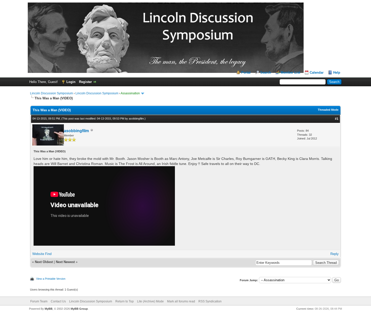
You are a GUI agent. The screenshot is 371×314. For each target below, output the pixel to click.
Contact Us (58, 301)
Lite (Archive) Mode (150, 301)
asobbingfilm (136, 118)
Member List (290, 72)
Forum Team (38, 301)
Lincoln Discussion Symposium (51, 93)
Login (70, 82)
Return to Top (124, 301)
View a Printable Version (50, 278)
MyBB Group (79, 308)
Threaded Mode (328, 109)
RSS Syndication (210, 301)
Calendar (317, 72)
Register (85, 82)
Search (265, 72)
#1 (336, 119)
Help (336, 72)
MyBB (48, 308)
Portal (246, 72)
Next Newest (65, 262)
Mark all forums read (181, 301)
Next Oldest (44, 262)
